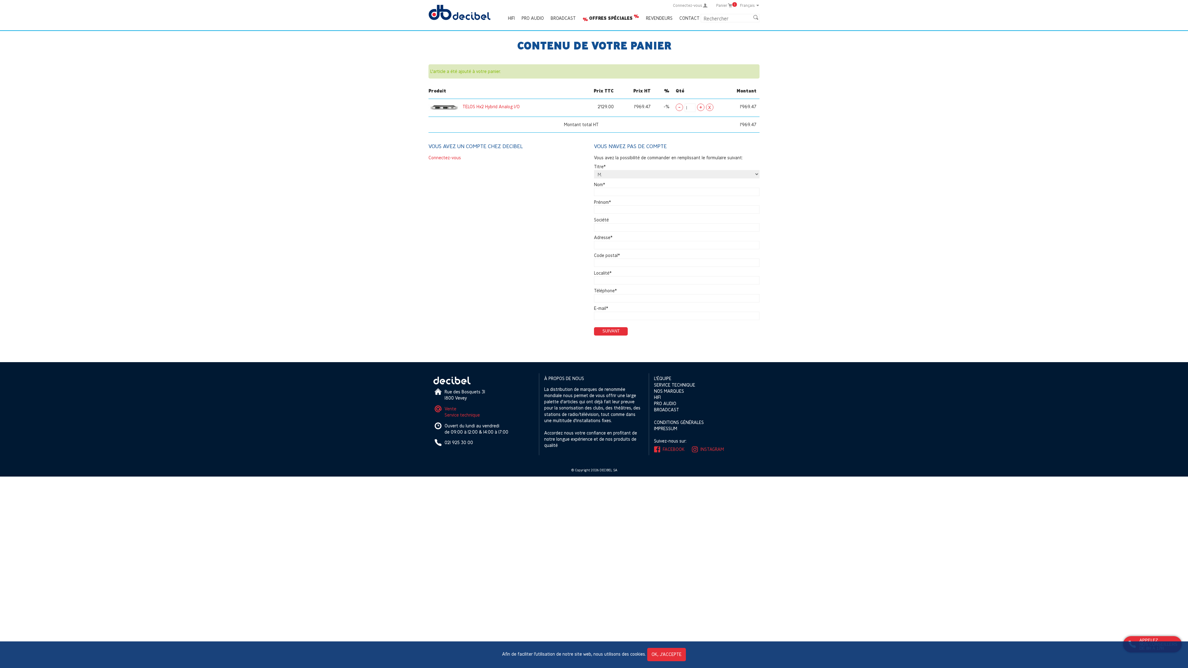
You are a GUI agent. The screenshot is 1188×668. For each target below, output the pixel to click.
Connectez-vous (444, 157)
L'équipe (662, 378)
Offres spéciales (611, 18)
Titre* (600, 166)
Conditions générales (679, 422)
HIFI (511, 18)
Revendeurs (659, 18)
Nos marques (669, 391)
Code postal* (607, 255)
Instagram (712, 449)
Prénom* (602, 202)
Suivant (611, 331)
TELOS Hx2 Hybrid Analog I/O (491, 106)
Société (601, 219)
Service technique (462, 414)
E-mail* (601, 308)
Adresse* (603, 237)
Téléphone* (605, 290)
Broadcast (563, 18)
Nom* (599, 184)
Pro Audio (533, 18)
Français (747, 5)
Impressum (665, 428)
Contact (689, 18)
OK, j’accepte (667, 654)
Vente (450, 408)
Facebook (674, 449)
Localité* (603, 273)
